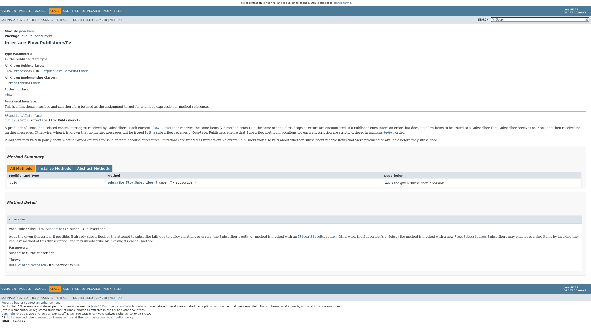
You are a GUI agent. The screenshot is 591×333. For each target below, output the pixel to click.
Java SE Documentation (107, 306)
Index (107, 10)
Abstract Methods (93, 168)
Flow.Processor (17, 71)
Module (25, 10)
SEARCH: (483, 19)
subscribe (115, 182)
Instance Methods (54, 168)
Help (117, 10)
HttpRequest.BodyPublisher (65, 71)
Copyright (8, 313)
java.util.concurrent (36, 36)
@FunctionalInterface (23, 115)
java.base (27, 31)
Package (40, 10)
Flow (8, 95)
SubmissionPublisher (22, 83)
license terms (342, 2)
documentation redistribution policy (108, 317)
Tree (75, 10)
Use (66, 10)
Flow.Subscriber (140, 182)
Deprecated (91, 10)
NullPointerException (27, 265)
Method (61, 20)
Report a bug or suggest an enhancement (31, 302)
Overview (8, 10)
